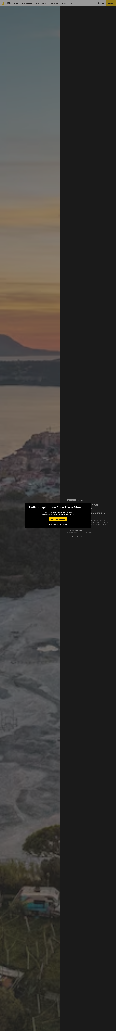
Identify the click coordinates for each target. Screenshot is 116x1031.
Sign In (65, 524)
